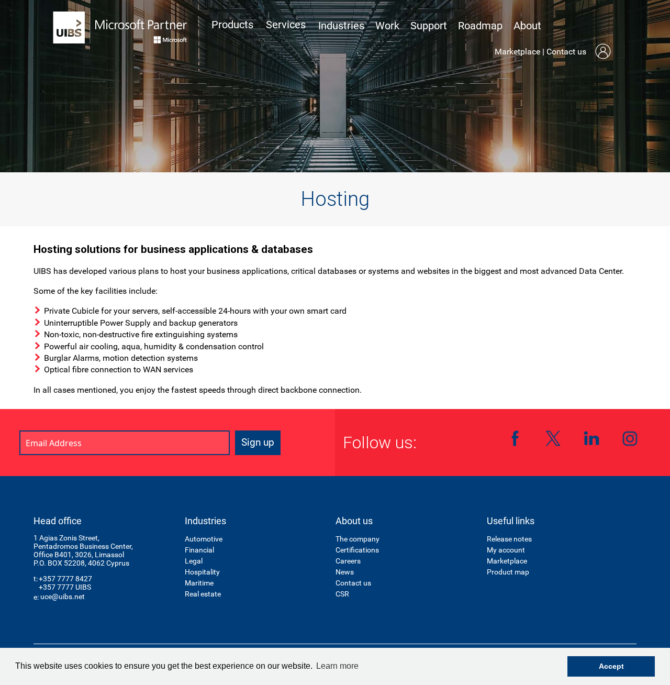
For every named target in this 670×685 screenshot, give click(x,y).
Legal (194, 561)
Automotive (203, 539)
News (345, 572)
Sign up (257, 442)
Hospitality (202, 572)
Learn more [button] (337, 665)
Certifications (357, 550)
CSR (342, 594)
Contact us (566, 52)
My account (506, 550)
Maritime (199, 583)
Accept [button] (611, 666)
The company (357, 539)
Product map (508, 572)
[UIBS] (120, 27)
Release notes (509, 539)
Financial (199, 550)
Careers (348, 561)
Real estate (203, 594)
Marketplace (517, 52)
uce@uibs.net (62, 596)
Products (232, 24)
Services (286, 24)
